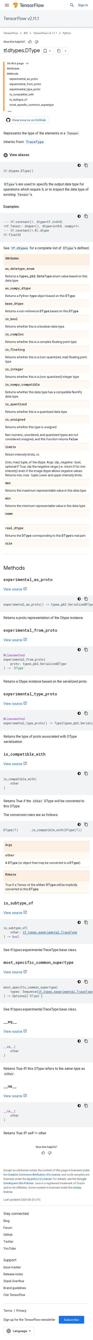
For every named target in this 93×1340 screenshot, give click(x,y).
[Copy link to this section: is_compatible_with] (49, 754)
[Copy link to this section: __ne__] (21, 1086)
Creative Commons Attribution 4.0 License (34, 1174)
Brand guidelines (14, 1288)
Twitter (8, 1241)
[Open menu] (7, 5)
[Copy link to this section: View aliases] (33, 155)
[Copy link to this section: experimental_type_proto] (61, 694)
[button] (46, 155)
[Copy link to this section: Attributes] (23, 258)
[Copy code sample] (86, 165)
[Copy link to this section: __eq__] (21, 1022)
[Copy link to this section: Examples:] (24, 206)
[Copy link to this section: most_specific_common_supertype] (78, 962)
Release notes (13, 1274)
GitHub (8, 1234)
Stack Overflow (13, 1281)
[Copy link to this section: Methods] (29, 568)
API (26, 33)
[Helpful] (30, 42)
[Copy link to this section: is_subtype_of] (37, 903)
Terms (7, 1310)
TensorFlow (10, 33)
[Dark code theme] (79, 165)
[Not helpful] (36, 42)
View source (12, 589)
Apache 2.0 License (39, 1179)
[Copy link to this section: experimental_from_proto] (61, 630)
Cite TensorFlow (14, 1295)
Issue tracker (12, 1267)
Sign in (83, 5)
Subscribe (71, 1320)
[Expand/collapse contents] (27, 63)
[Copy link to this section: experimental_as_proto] (57, 579)
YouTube (9, 1248)
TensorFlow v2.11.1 (21, 18)
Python (67, 33)
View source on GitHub (29, 120)
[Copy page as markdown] (59, 51)
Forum (7, 1228)
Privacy (21, 1310)
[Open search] (72, 5)
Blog (6, 1221)
